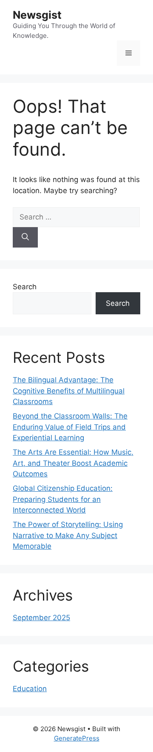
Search (25, 286)
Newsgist (37, 15)
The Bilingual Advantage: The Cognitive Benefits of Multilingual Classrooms (69, 391)
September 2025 (41, 617)
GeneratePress (76, 738)
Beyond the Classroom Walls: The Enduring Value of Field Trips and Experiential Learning (70, 427)
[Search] (25, 237)
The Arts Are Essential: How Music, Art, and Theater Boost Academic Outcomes (73, 463)
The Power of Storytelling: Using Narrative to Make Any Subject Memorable (68, 535)
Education (30, 688)
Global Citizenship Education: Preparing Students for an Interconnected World (63, 499)
